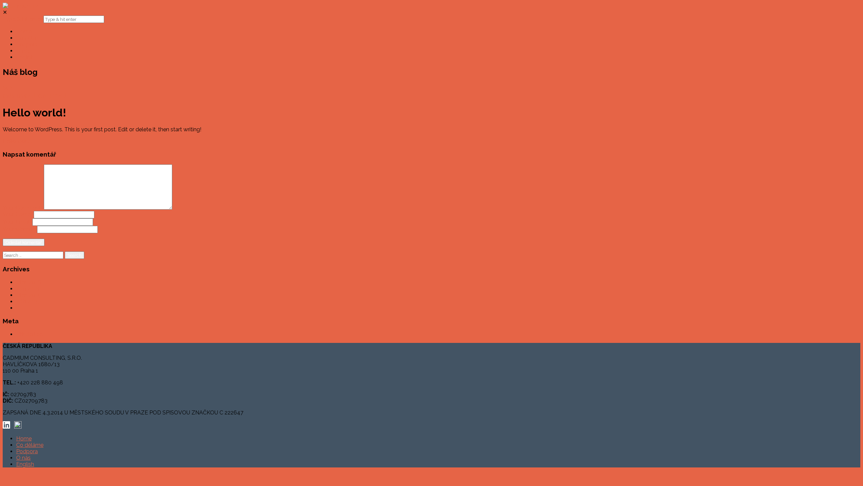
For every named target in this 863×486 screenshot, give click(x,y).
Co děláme (29, 445)
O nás (23, 458)
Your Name (17, 214)
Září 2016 (27, 289)
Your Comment (22, 208)
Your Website (19, 229)
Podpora (27, 451)
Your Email (17, 222)
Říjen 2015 (28, 295)
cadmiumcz (16, 95)
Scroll (10, 87)
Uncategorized (48, 95)
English (25, 464)
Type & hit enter (22, 19)
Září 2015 (27, 301)
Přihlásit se (29, 334)
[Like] (68, 95)
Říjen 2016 (28, 282)
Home (24, 438)
